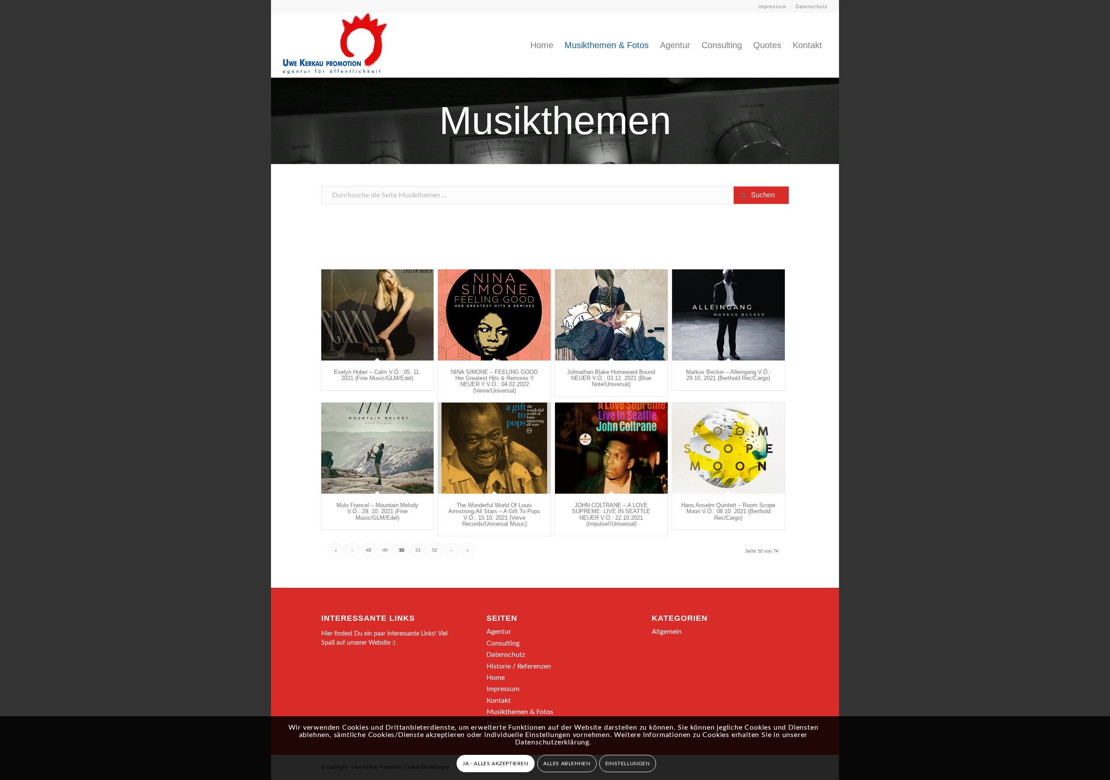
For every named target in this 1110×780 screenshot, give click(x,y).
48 (368, 550)
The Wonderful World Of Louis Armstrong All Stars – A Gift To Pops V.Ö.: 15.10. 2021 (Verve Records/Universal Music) (494, 514)
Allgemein (667, 631)
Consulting (502, 643)
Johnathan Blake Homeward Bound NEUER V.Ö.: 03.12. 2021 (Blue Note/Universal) (611, 378)
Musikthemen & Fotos (519, 711)
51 (418, 550)
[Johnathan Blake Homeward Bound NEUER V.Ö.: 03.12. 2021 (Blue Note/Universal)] (611, 315)
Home (495, 677)
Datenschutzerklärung (552, 742)
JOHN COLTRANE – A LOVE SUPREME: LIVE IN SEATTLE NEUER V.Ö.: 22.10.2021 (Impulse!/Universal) (611, 514)
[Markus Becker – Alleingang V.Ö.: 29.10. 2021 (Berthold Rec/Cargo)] (728, 315)
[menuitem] (772, 6)
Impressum (772, 6)
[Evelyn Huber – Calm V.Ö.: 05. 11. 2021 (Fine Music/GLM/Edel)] (377, 315)
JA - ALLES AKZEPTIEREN (495, 763)
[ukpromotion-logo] (334, 45)
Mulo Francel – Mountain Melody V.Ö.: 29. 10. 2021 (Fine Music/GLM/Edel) (377, 511)
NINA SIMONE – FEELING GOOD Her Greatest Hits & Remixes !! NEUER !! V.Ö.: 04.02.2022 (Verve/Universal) (494, 381)
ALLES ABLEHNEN (566, 763)
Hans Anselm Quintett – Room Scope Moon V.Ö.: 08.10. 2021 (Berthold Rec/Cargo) (728, 511)
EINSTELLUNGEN (627, 763)
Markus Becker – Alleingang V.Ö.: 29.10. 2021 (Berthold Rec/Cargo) (728, 375)
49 (385, 550)
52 (434, 550)
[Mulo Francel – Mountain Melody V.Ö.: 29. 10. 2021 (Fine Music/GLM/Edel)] (377, 448)
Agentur (498, 631)
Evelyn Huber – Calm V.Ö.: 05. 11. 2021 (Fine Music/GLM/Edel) (377, 375)
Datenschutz (812, 6)
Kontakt (498, 700)
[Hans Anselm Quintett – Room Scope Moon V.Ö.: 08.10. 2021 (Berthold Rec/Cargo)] (728, 448)
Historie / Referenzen (518, 666)
